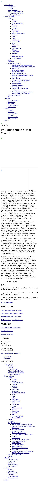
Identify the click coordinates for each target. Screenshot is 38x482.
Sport (13, 55)
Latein (13, 38)
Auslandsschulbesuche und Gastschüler (23, 67)
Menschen (7, 98)
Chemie (14, 21)
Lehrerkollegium (13, 100)
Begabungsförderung (18, 70)
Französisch (15, 30)
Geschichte (15, 31)
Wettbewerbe (15, 90)
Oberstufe (11, 61)
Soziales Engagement (18, 85)
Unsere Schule (8, 5)
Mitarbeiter (11, 103)
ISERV (6, 120)
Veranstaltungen (12, 118)
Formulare (11, 112)
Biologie (14, 20)
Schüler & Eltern (13, 105)
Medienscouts (16, 78)
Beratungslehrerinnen (18, 72)
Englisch (14, 26)
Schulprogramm (12, 10)
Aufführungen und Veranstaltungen (22, 65)
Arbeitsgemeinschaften (14, 95)
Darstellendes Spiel (17, 23)
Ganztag (14, 77)
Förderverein (12, 107)
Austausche (15, 68)
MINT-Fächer (16, 41)
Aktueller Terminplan (7, 331)
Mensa (10, 97)
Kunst (13, 36)
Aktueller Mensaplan (7, 334)
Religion (14, 50)
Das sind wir (11, 6)
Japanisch (14, 35)
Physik (14, 46)
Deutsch (14, 25)
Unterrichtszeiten (13, 117)
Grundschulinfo (12, 113)
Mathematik (15, 40)
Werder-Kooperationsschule (20, 88)
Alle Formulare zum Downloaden (10, 328)
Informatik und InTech (18, 33)
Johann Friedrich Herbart (15, 11)
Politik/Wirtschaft (17, 48)
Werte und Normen (17, 56)
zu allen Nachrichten (7, 302)
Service (6, 108)
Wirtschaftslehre (16, 58)
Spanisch (14, 53)
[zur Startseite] (1, 2)
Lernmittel (11, 115)
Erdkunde (15, 28)
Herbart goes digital (14, 15)
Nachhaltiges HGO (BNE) (16, 13)
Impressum (7, 358)
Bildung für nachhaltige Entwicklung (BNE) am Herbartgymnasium (22, 92)
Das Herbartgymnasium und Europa (22, 75)
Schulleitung (11, 102)
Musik (13, 43)
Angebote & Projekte (14, 63)
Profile (10, 60)
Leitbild (10, 8)
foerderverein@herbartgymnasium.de (11, 313)
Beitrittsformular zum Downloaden (11, 316)
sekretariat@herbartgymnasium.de (11, 353)
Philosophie (15, 45)
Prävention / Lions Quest (19, 82)
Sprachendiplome (17, 87)
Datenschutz (8, 356)
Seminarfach (15, 51)
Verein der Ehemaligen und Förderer (11, 310)
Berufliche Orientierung (19, 73)
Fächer (10, 18)
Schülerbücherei (16, 83)
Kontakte (10, 110)
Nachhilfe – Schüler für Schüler (21, 80)
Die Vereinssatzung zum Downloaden (12, 320)
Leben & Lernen (9, 16)
